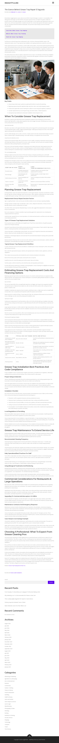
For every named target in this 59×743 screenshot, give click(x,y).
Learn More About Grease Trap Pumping (16, 30)
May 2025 (7, 658)
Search (6, 579)
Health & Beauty (8, 697)
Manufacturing (8, 706)
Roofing (6, 713)
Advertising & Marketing (10, 676)
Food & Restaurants (16, 572)
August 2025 (8, 651)
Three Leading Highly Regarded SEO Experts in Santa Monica (19, 599)
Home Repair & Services (10, 701)
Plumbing (7, 710)
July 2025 (7, 653)
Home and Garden (9, 699)
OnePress (31, 739)
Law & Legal (8, 704)
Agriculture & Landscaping (11, 678)
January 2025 (8, 667)
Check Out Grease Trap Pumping (14, 36)
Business (7, 683)
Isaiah (24, 12)
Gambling (7, 694)
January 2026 (8, 639)
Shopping (7, 720)
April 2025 (7, 660)
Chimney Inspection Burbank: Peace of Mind (15, 602)
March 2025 (7, 662)
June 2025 (7, 655)
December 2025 (8, 641)
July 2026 (7, 626)
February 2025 (8, 664)
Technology (7, 722)
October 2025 (8, 646)
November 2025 (8, 644)
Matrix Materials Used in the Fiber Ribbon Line (15, 605)
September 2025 (8, 648)
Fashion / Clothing (9, 688)
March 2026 (7, 635)
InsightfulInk (11, 3)
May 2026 (7, 630)
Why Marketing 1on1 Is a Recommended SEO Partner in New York (20, 595)
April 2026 (7, 632)
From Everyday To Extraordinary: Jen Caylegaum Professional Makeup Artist (22, 592)
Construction (8, 685)
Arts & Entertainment (10, 681)
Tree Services (8, 729)
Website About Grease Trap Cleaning (16, 33)
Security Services (8, 717)
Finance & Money (9, 690)
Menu (53, 2)
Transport (7, 724)
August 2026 (8, 623)
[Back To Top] (29, 736)
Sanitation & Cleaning (10, 715)
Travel (6, 726)
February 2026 (8, 637)
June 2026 (7, 628)
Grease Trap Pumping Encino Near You (16, 565)
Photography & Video (10, 708)
